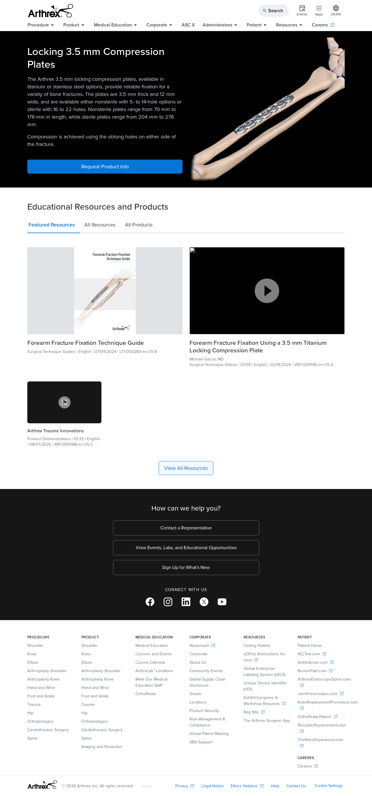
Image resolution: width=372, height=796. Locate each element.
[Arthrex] (50, 10)
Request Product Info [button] (105, 166)
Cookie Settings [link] (329, 786)
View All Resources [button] (186, 468)
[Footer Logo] (42, 784)
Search (272, 10)
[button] (53, 226)
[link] (105, 290)
